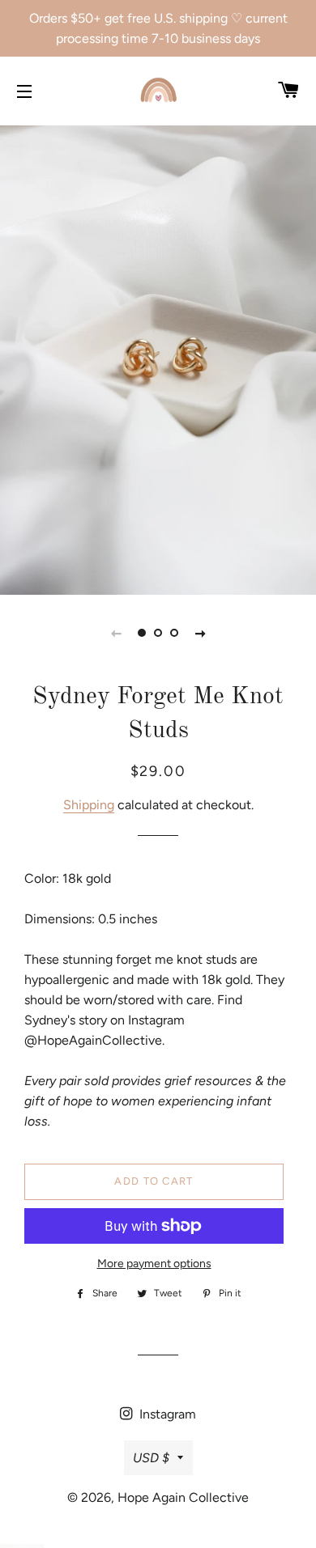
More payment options (154, 1263)
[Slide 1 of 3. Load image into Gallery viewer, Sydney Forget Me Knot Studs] (142, 633)
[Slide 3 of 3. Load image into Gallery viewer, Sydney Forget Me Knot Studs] (174, 633)
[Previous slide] (116, 633)
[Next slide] (200, 633)
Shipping (88, 804)
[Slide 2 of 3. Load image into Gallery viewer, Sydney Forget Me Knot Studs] (158, 633)
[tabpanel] (158, 358)
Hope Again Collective (183, 1497)
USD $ (151, 1457)
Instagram (166, 1414)
